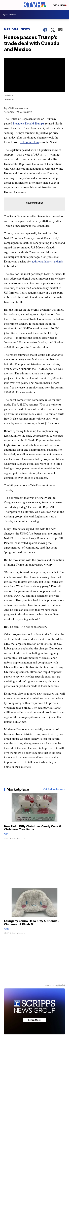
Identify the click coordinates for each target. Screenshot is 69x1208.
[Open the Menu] (6, 5)
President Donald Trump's (28, 123)
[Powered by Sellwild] (60, 985)
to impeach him (29, 142)
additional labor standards (47, 261)
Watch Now (59, 5)
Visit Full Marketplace (54, 789)
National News (17, 29)
